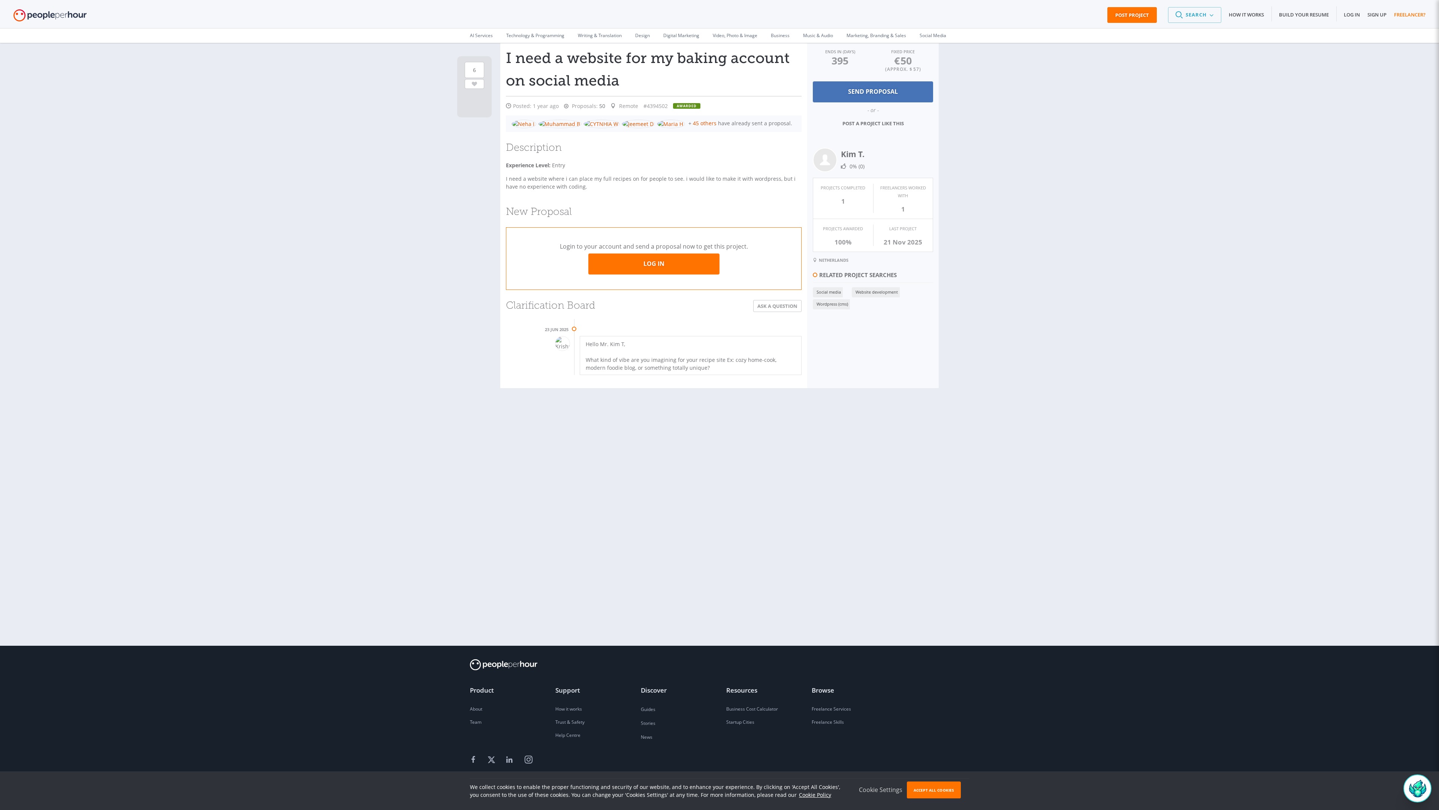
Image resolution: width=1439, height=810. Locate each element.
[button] (1194, 15)
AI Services (481, 35)
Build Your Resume (1304, 14)
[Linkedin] (510, 760)
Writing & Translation (600, 35)
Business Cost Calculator (752, 709)
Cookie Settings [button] (880, 790)
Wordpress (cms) (832, 304)
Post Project (1132, 15)
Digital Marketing (681, 35)
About (476, 709)
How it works (1246, 14)
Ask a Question (777, 306)
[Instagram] (528, 760)
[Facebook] (474, 760)
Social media (829, 292)
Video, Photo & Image (735, 35)
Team (476, 722)
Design (642, 35)
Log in (1352, 14)
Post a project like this (873, 123)
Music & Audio (818, 35)
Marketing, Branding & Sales (876, 35)
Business (780, 35)
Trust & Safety (570, 722)
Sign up (1377, 14)
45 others (705, 123)
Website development (877, 292)
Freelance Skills (828, 722)
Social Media (933, 35)
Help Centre (567, 735)
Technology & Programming (535, 35)
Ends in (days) (840, 51)
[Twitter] (492, 760)
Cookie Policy (815, 794)
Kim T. (853, 154)
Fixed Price (903, 51)
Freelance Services (831, 709)
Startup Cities (740, 722)
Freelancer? (1410, 14)
